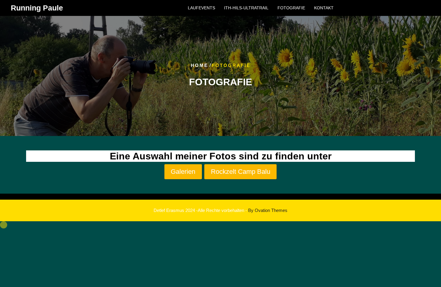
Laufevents (201, 7)
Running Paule (37, 8)
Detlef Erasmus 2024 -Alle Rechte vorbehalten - (220, 210)
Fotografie (291, 7)
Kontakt (324, 7)
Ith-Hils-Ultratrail (246, 7)
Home (199, 65)
